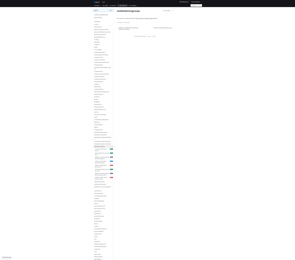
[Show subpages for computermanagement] (112, 79)
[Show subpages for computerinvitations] (112, 76)
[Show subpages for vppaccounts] (112, 254)
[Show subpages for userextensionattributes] (112, 246)
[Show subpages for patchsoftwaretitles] (112, 216)
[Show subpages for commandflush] (112, 49)
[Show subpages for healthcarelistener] (112, 107)
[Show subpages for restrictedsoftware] (112, 231)
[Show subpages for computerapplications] (112, 52)
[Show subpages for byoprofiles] (112, 42)
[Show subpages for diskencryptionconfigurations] (112, 91)
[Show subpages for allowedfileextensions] (112, 37)
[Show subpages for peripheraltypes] (112, 221)
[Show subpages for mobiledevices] (112, 190)
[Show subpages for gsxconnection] (112, 104)
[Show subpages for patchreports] (112, 213)
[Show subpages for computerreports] (112, 81)
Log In (103, 2)
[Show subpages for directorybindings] (112, 89)
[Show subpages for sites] (112, 239)
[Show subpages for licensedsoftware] (112, 124)
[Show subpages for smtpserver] (112, 241)
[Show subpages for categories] (112, 44)
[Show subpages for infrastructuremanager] (112, 114)
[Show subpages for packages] (112, 198)
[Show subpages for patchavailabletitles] (112, 201)
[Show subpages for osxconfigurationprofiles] (112, 196)
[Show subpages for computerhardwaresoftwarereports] (112, 67)
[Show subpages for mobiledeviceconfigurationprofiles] (112, 137)
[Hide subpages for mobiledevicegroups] (112, 146)
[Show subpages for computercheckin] (112, 57)
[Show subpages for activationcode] (112, 27)
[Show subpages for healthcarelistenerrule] (112, 109)
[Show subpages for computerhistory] (112, 71)
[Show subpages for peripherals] (112, 218)
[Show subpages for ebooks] (112, 99)
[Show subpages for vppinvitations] (112, 259)
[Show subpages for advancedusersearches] (112, 34)
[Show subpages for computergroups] (112, 65)
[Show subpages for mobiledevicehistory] (112, 181)
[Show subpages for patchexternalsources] (112, 206)
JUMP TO (103, 10)
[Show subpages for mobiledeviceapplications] (112, 132)
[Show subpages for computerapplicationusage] (112, 54)
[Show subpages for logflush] (112, 127)
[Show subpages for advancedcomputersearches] (112, 29)
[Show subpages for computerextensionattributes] (112, 62)
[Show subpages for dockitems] (112, 96)
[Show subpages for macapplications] (112, 129)
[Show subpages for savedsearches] (112, 234)
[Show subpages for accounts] (112, 24)
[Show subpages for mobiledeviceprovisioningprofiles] (112, 186)
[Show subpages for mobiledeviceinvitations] (112, 184)
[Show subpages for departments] (112, 86)
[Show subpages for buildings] (112, 39)
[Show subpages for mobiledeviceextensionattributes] (112, 144)
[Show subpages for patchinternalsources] (112, 208)
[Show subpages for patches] (112, 203)
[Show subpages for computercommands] (112, 59)
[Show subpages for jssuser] (112, 117)
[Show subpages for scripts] (112, 236)
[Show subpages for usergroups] (112, 249)
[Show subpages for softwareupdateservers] (112, 244)
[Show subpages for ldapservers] (112, 122)
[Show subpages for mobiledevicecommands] (112, 134)
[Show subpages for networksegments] (112, 193)
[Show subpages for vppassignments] (112, 256)
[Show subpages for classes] (112, 47)
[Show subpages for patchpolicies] (112, 211)
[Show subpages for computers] (112, 84)
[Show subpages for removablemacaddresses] (112, 228)
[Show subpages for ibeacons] (112, 112)
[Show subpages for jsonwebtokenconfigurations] (112, 119)
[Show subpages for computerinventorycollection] (112, 74)
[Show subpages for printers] (112, 226)
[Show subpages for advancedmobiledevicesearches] (112, 32)
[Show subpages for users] (112, 251)
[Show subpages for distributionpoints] (112, 94)
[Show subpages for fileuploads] (112, 102)
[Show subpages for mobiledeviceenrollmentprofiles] (112, 141)
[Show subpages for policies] (112, 223)
